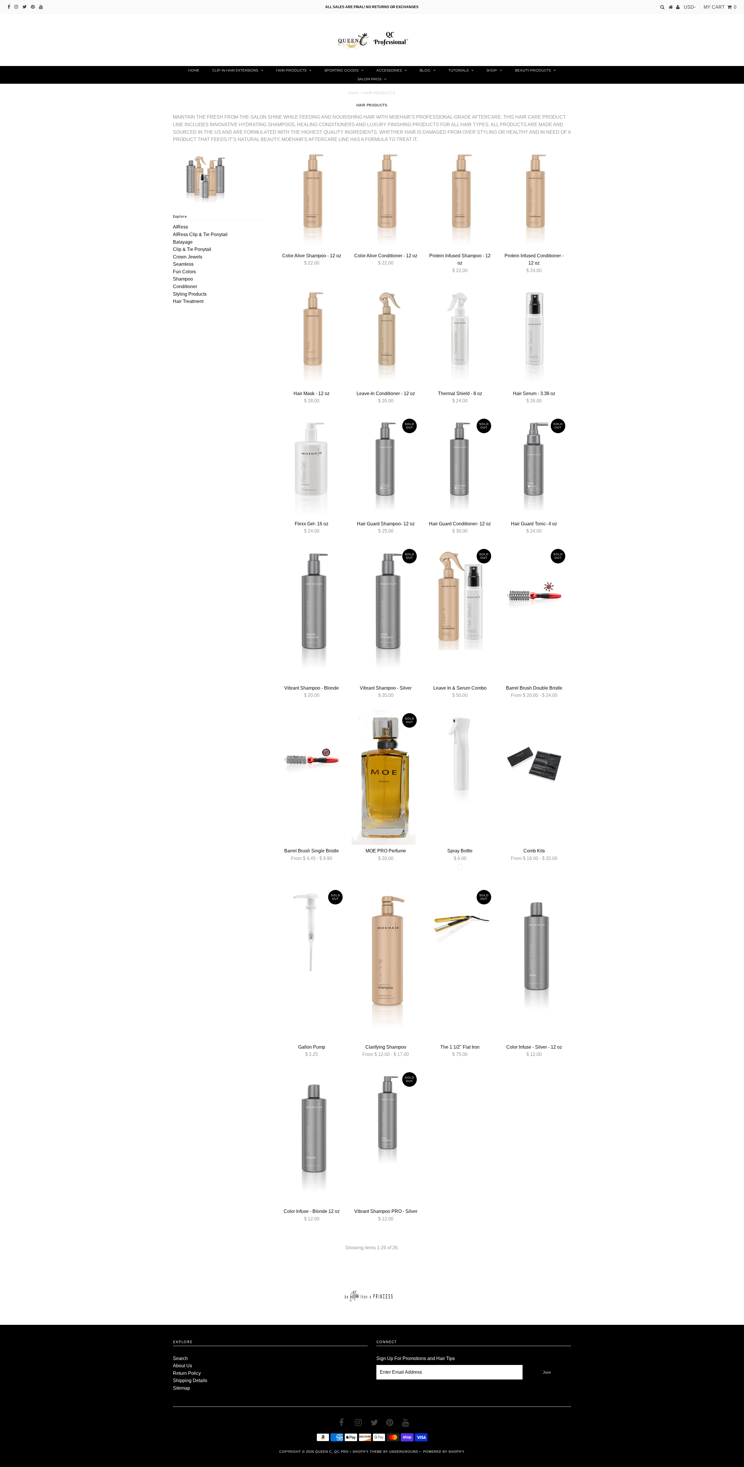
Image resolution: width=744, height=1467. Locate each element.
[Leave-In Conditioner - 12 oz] (386, 336)
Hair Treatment (188, 301)
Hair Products (291, 70)
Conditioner (185, 286)
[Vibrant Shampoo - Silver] (386, 614)
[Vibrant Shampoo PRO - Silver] (386, 1120)
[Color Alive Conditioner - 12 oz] (386, 199)
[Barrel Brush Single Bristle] (312, 761)
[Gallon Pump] (312, 932)
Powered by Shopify (443, 1451)
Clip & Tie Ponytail (192, 249)
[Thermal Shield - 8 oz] (460, 336)
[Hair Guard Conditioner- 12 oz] (460, 467)
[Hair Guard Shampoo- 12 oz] (386, 467)
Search (180, 1358)
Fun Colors (184, 271)
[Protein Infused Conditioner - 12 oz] (534, 199)
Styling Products (190, 294)
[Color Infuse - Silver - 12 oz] (534, 955)
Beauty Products (533, 70)
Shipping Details (190, 1380)
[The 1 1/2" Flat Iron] (460, 922)
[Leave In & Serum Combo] (460, 598)
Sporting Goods (341, 70)
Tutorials (458, 70)
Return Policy (187, 1373)
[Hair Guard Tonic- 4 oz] (534, 467)
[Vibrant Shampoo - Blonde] (312, 614)
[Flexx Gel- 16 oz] (312, 467)
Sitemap (181, 1388)
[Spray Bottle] (460, 761)
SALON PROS (369, 79)
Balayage (183, 242)
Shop (492, 70)
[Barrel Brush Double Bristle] (534, 597)
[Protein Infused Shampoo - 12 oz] (460, 199)
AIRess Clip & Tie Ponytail (200, 234)
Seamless (183, 264)
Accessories (389, 70)
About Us (182, 1365)
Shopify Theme (367, 1451)
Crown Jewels (187, 256)
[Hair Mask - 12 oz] (312, 336)
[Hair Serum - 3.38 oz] (534, 336)
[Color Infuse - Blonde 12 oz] (312, 1137)
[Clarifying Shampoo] (386, 964)
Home (193, 70)
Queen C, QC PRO (332, 1451)
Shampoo (183, 278)
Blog (425, 70)
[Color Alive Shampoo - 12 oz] (312, 199)
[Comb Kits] (534, 761)
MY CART (720, 7)
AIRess (180, 226)
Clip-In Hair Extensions (235, 70)
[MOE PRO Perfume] (386, 777)
